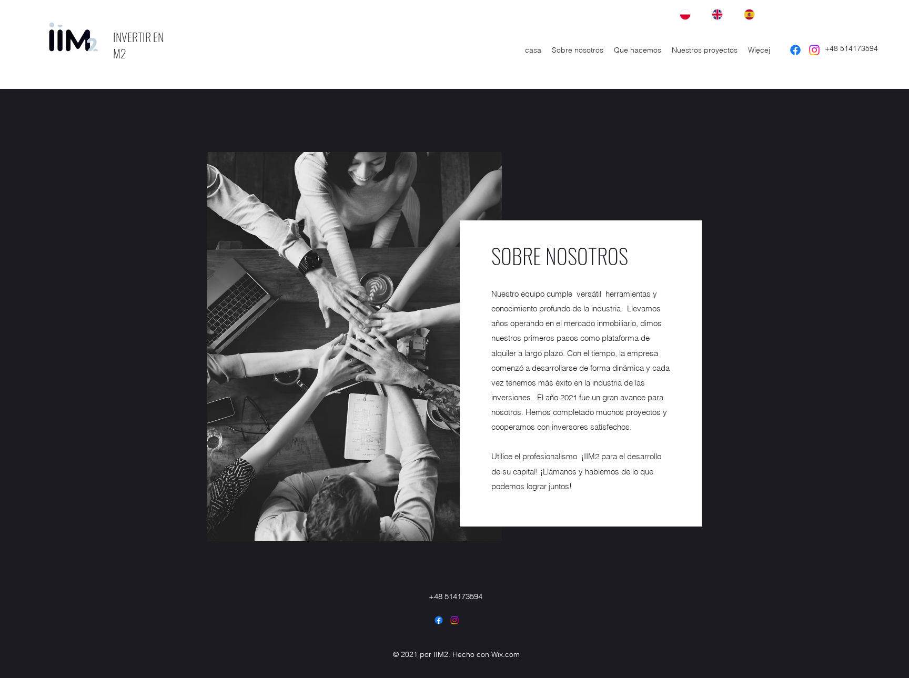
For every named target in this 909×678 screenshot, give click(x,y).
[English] (717, 14)
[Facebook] (795, 50)
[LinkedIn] (454, 620)
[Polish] (685, 14)
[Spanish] (749, 14)
